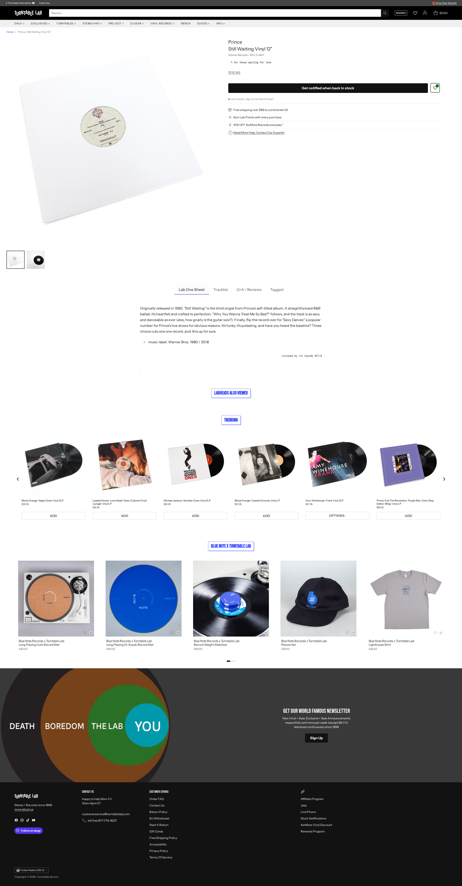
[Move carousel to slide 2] (233, 661)
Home (10, 32)
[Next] (448, 606)
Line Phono (308, 812)
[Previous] (14, 606)
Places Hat (288, 644)
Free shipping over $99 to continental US (260, 110)
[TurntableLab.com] (28, 13)
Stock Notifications (313, 818)
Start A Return (159, 825)
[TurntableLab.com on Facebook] (16, 820)
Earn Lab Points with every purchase (257, 117)
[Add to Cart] (91, 633)
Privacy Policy (158, 851)
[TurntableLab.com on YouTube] (33, 820)
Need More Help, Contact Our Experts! (258, 132)
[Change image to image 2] (36, 260)
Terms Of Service (160, 857)
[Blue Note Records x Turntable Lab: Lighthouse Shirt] (406, 599)
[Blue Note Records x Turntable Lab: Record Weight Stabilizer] (231, 599)
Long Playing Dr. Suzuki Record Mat (129, 644)
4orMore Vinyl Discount (316, 825)
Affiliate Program (312, 799)
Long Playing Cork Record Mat (39, 644)
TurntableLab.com (47, 876)
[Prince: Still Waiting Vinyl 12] (112, 141)
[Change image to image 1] (15, 260)
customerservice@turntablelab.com (106, 814)
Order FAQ (156, 799)
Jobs (304, 805)
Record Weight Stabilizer (210, 644)
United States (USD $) (32, 870)
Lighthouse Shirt (380, 644)
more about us (23, 809)
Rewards (401, 13)
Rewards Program (313, 831)
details (452, 2)
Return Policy (158, 812)
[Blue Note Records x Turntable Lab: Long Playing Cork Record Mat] (56, 599)
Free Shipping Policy (163, 838)
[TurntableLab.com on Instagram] (22, 820)
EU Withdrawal (159, 818)
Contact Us (156, 805)
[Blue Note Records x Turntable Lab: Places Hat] (318, 599)
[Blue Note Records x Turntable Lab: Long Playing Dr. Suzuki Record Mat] (144, 599)
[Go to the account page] (425, 13)
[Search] (385, 13)
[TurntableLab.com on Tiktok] (28, 820)
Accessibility (158, 844)
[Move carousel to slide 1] (228, 661)
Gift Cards (156, 831)
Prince (235, 42)
